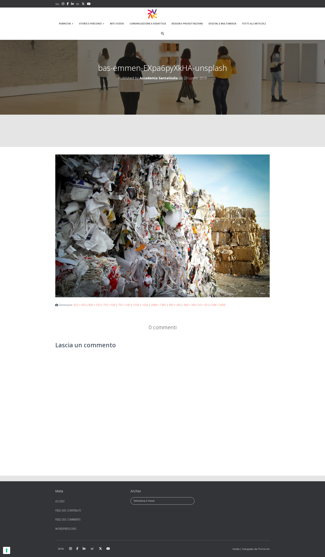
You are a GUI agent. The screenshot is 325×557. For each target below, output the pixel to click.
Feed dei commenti (67, 519)
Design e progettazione (187, 23)
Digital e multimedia (222, 23)
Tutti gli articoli (254, 23)
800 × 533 (94, 305)
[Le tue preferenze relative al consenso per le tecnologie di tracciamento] (6, 550)
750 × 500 (109, 305)
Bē (77, 4)
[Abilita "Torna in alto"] (317, 549)
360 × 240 (175, 305)
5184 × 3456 (217, 305)
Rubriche (65, 23)
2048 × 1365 (158, 305)
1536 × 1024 (140, 305)
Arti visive (117, 23)
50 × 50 (202, 305)
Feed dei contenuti (68, 510)
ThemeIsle (264, 549)
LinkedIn (72, 4)
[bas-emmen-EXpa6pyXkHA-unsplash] (162, 225)
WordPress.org (65, 529)
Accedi (60, 501)
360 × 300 (190, 305)
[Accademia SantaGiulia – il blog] (162, 14)
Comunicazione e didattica (148, 23)
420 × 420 (80, 305)
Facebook (68, 4)
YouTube (88, 4)
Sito (57, 4)
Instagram (63, 4)
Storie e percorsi (90, 23)
